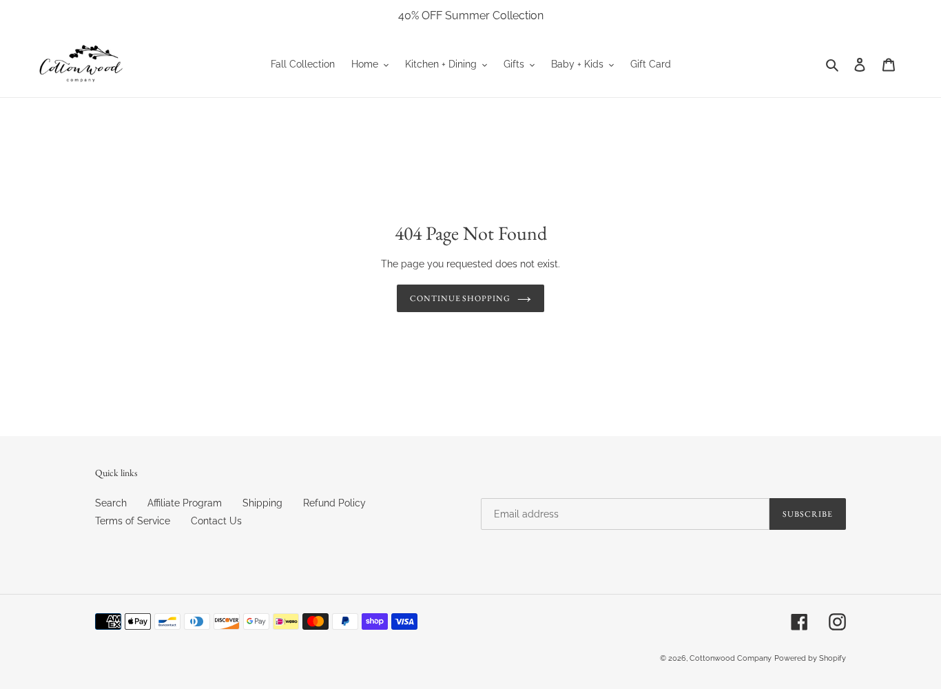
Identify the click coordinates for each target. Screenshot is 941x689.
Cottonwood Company (731, 658)
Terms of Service (132, 520)
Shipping (262, 502)
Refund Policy (334, 502)
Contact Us (216, 520)
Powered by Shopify (810, 658)
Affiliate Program (184, 502)
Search (111, 502)
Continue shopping (460, 298)
